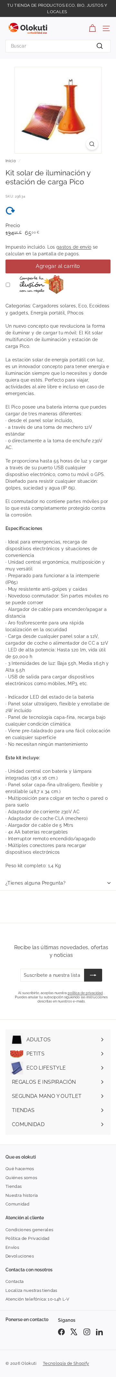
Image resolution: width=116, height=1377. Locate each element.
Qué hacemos (19, 1168)
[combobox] (58, 46)
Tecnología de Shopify (66, 1363)
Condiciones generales (29, 1229)
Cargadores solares (54, 305)
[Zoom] (92, 144)
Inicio (10, 161)
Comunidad (17, 1204)
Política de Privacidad (27, 1238)
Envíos (12, 1247)
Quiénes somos (21, 1177)
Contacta (14, 1281)
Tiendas (13, 1186)
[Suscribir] (93, 975)
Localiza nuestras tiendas (31, 1290)
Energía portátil (48, 312)
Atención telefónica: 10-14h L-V (37, 1299)
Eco (82, 305)
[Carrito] (92, 28)
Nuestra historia (21, 1195)
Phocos (75, 312)
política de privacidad (85, 993)
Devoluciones (19, 1256)
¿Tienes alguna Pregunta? (35, 883)
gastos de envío (73, 247)
